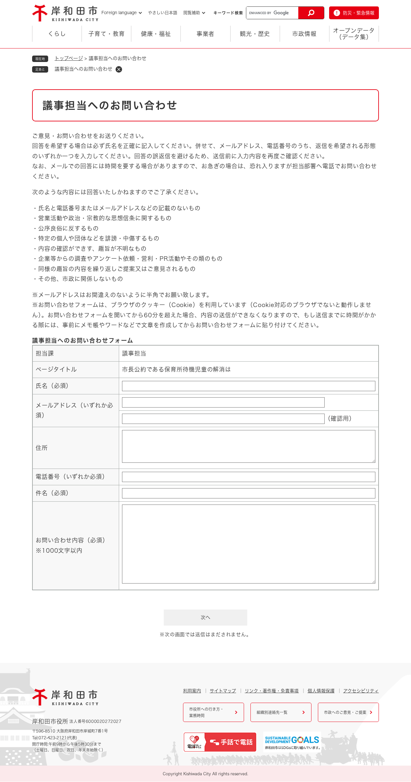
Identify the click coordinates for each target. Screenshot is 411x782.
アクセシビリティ (361, 691)
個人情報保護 (321, 691)
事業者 (206, 34)
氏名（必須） (54, 386)
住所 (42, 448)
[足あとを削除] (119, 69)
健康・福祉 (156, 34)
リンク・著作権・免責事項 (272, 691)
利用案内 (192, 691)
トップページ (69, 58)
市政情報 (304, 34)
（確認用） (340, 418)
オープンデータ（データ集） (354, 34)
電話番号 (72, 476)
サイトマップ (223, 691)
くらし (57, 34)
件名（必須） (54, 493)
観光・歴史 (255, 34)
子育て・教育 (106, 34)
